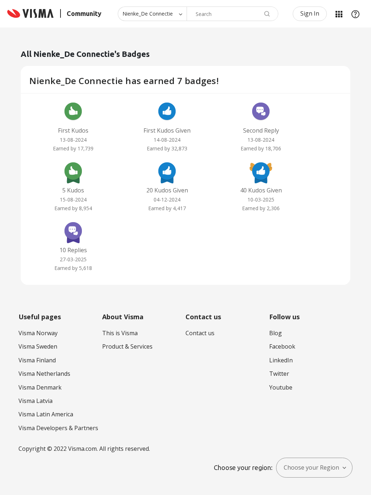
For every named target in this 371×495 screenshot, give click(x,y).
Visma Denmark (40, 387)
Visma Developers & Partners (58, 428)
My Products (338, 13)
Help (355, 13)
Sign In (309, 13)
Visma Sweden (37, 346)
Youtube (280, 387)
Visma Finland (37, 360)
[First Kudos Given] (167, 112)
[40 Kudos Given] (260, 172)
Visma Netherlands (44, 374)
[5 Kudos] (73, 172)
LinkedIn (281, 360)
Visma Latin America (45, 414)
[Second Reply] (260, 112)
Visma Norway (38, 333)
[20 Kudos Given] (167, 172)
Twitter (279, 374)
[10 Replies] (73, 232)
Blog (275, 333)
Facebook (282, 346)
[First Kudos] (73, 112)
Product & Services (127, 346)
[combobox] (232, 14)
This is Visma (120, 333)
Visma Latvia (35, 401)
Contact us (200, 333)
